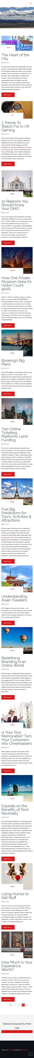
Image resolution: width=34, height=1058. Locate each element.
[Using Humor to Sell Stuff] (17, 876)
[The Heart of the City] (17, 43)
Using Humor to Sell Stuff (15, 896)
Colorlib (10, 1050)
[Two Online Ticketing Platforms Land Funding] (17, 411)
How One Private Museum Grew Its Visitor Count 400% (16, 283)
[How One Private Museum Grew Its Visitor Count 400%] (17, 260)
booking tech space (7, 537)
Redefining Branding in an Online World (13, 662)
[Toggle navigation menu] (31, 3)
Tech (8, 47)
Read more (9, 95)
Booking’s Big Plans (13, 362)
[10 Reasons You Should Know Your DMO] (17, 183)
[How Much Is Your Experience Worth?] (17, 944)
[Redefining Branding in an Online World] (17, 640)
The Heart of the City (15, 57)
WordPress (24, 1050)
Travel (12, 194)
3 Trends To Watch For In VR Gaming (15, 126)
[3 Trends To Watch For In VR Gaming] (17, 110)
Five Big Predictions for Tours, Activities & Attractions (16, 514)
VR (12, 115)
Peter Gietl (6, 62)
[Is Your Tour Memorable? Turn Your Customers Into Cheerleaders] (17, 714)
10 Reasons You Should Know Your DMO (14, 205)
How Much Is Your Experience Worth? (16, 966)
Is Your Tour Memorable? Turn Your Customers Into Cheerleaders (16, 738)
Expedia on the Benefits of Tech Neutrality (15, 809)
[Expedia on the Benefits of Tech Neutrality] (17, 788)
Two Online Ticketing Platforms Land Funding (14, 434)
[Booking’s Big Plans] (17, 343)
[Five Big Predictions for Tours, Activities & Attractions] (17, 491)
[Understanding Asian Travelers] (17, 578)
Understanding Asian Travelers (14, 598)
